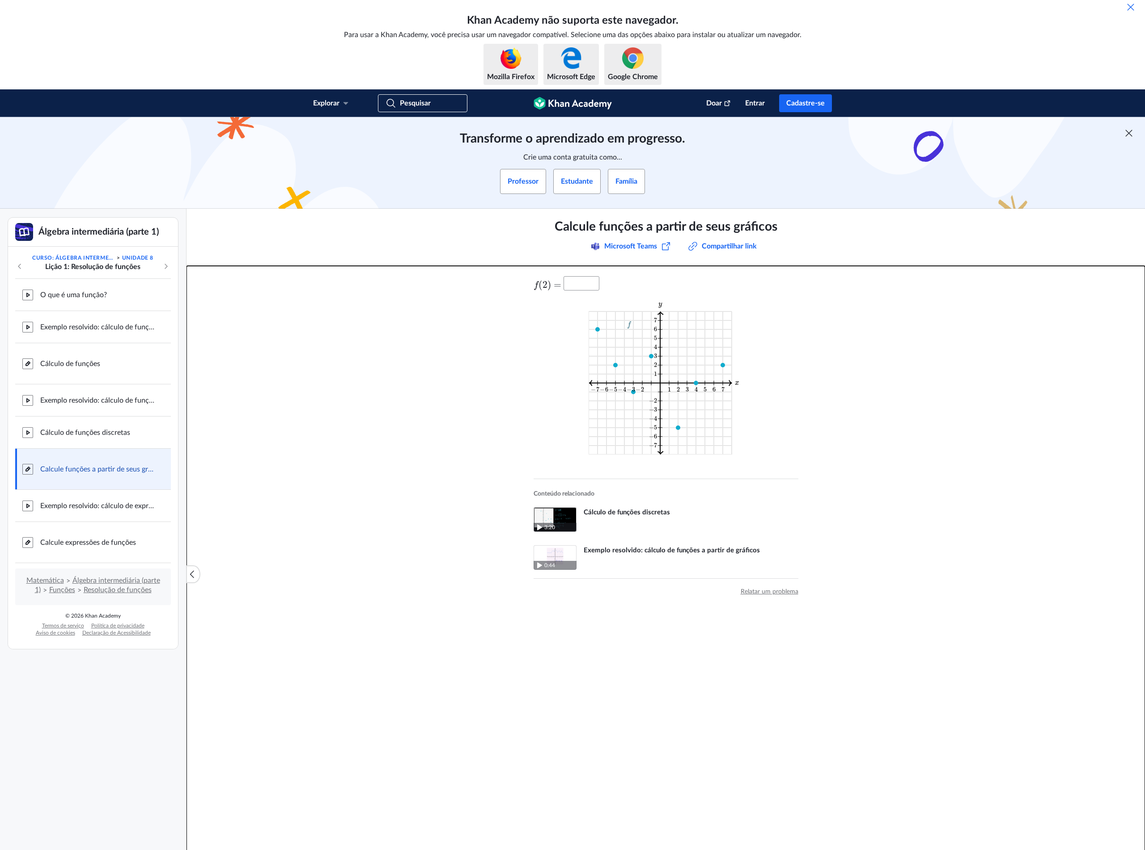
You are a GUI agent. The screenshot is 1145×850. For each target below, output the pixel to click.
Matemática (45, 580)
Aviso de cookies (55, 632)
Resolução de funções (118, 589)
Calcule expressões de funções (88, 542)
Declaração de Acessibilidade (116, 632)
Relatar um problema (769, 592)
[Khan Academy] (573, 103)
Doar (714, 103)
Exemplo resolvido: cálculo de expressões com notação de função (98, 505)
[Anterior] (19, 266)
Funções (62, 589)
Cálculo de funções (70, 363)
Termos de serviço (63, 625)
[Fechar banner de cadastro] (1129, 133)
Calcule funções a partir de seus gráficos (98, 469)
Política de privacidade (117, 625)
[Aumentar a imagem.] (666, 377)
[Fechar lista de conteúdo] (193, 574)
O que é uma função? (73, 295)
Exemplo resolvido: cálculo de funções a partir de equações (98, 327)
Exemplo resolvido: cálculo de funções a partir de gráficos (98, 400)
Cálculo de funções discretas (85, 432)
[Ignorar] (1131, 7)
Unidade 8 (137, 258)
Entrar (755, 103)
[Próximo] (166, 266)
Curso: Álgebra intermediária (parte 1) (73, 258)
